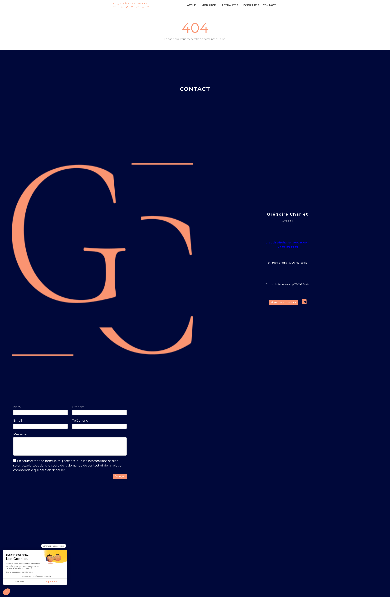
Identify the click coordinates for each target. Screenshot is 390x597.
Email (17, 420)
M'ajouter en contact (283, 302)
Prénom (78, 407)
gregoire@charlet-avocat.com (288, 242)
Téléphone (80, 420)
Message (20, 434)
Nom (17, 407)
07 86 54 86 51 (287, 246)
